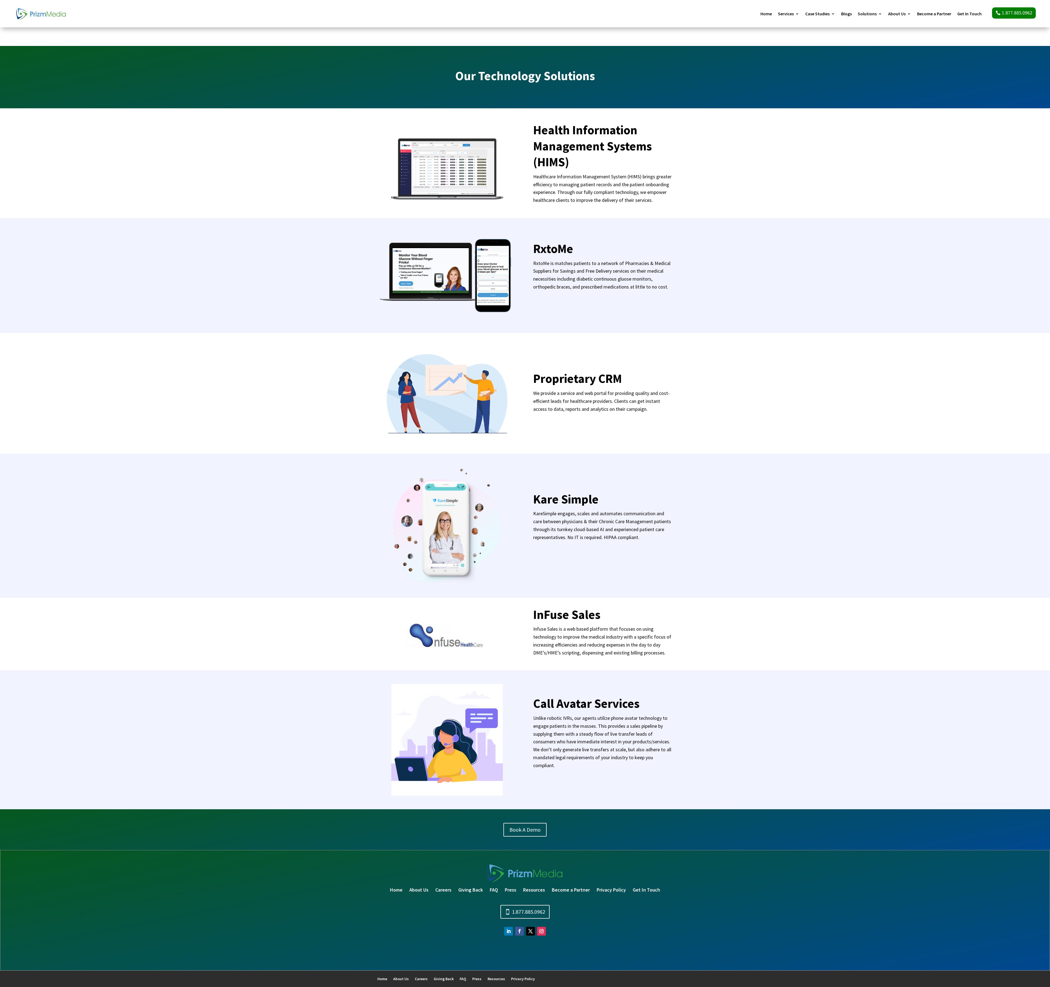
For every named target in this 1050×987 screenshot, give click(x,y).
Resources (534, 890)
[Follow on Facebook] (519, 931)
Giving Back (470, 890)
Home (766, 14)
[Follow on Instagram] (541, 931)
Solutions (867, 14)
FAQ (494, 890)
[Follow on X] (530, 931)
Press (510, 890)
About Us (897, 14)
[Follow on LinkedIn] (508, 931)
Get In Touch (969, 14)
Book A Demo (525, 829)
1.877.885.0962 (1017, 13)
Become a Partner (934, 14)
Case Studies (817, 14)
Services (786, 14)
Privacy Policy (611, 890)
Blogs (846, 14)
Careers (443, 890)
